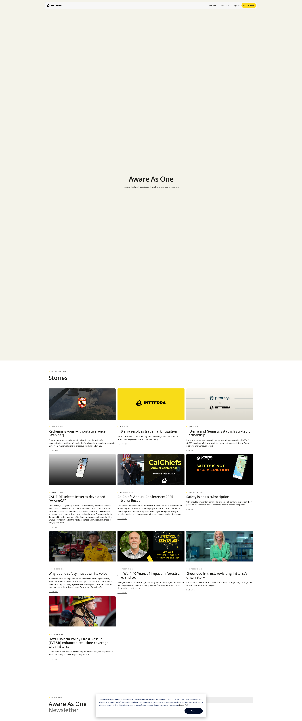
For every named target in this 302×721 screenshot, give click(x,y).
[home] (54, 5)
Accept (193, 711)
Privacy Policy (184, 705)
